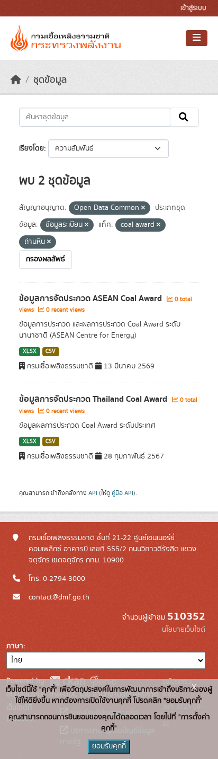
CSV (51, 351)
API (92, 493)
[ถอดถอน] (143, 208)
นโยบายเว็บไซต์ (183, 629)
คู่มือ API (122, 493)
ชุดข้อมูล (50, 80)
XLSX (30, 351)
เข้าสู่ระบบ (193, 8)
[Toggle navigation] (196, 38)
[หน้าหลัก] (16, 80)
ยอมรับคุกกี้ (109, 746)
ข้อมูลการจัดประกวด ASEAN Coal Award (91, 298)
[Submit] (184, 117)
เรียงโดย (31, 148)
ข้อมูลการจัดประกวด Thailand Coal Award (94, 399)
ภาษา (14, 646)
